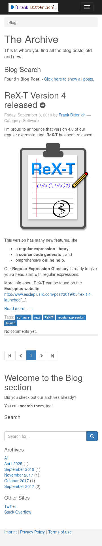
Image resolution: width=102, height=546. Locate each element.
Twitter (10, 506)
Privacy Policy (32, 532)
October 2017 (16, 480)
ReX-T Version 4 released (35, 99)
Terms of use (60, 532)
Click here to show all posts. (69, 79)
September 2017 (19, 486)
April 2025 (13, 463)
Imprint (10, 532)
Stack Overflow (17, 512)
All (6, 458)
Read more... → (18, 308)
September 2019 (19, 469)
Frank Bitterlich (72, 115)
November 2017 (18, 475)
